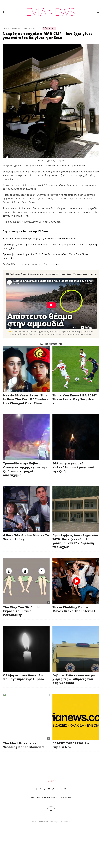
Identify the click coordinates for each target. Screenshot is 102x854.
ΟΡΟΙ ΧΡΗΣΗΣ (66, 797)
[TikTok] (53, 789)
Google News (51, 263)
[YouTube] (49, 789)
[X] (41, 789)
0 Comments (49, 28)
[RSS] (61, 789)
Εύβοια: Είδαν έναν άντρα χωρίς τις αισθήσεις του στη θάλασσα (39, 238)
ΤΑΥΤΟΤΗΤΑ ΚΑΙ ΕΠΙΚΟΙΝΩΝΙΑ (43, 797)
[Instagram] (45, 789)
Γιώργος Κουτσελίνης (12, 28)
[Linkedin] (57, 789)
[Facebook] (37, 789)
